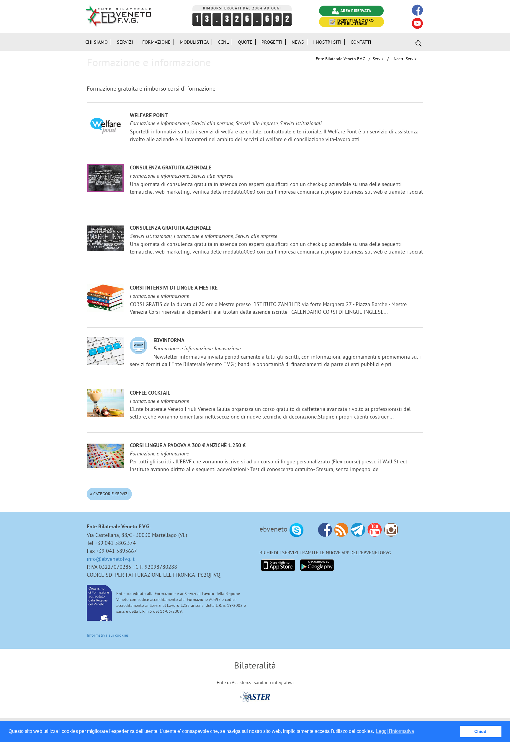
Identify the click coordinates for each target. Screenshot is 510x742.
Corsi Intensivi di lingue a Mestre (174, 288)
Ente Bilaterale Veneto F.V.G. (341, 58)
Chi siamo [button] (96, 42)
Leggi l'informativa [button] (395, 731)
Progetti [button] (271, 42)
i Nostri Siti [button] (327, 42)
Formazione (156, 42)
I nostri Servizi (404, 58)
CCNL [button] (223, 42)
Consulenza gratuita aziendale (170, 168)
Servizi (379, 58)
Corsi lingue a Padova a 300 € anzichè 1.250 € (188, 445)
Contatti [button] (361, 42)
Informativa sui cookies (108, 635)
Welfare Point (149, 115)
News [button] (298, 42)
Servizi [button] (125, 42)
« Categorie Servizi (109, 493)
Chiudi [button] (481, 731)
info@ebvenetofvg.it (111, 558)
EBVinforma (168, 340)
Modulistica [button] (194, 42)
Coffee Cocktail (150, 393)
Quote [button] (245, 42)
